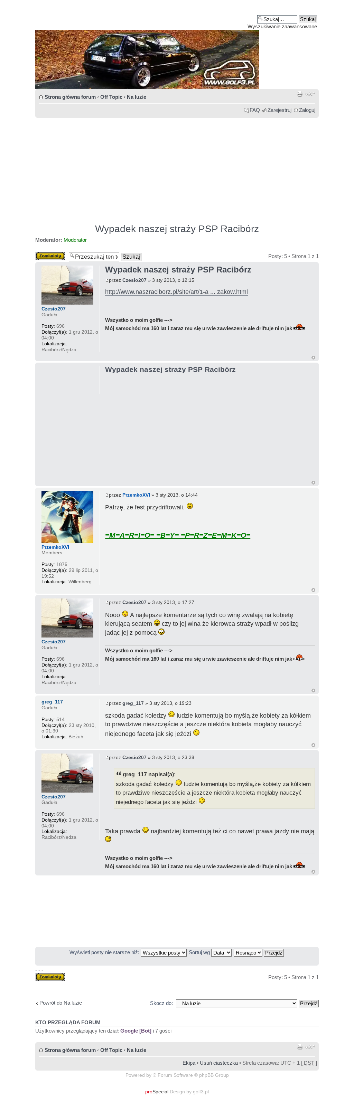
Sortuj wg (200, 952)
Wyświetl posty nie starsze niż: (105, 952)
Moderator (75, 240)
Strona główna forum (70, 97)
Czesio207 (134, 280)
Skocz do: (161, 1003)
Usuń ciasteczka (219, 1063)
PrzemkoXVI (136, 495)
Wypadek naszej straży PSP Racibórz (177, 228)
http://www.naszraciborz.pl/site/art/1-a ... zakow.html (176, 291)
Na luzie (136, 97)
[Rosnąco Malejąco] (259, 952)
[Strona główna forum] (176, 47)
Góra (313, 358)
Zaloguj (307, 110)
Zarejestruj (279, 110)
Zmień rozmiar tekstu (310, 94)
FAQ (255, 110)
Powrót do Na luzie (60, 1003)
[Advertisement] (176, 167)
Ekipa (189, 1063)
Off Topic (111, 97)
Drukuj (300, 94)
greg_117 (133, 703)
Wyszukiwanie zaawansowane (282, 26)
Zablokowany (50, 254)
